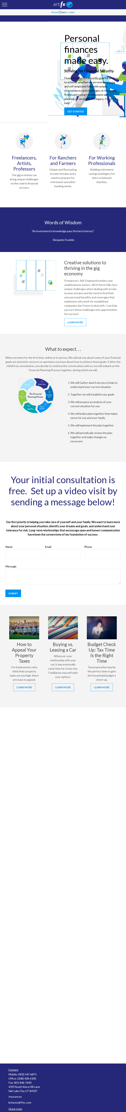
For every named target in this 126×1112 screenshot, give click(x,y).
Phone (88, 546)
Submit (13, 593)
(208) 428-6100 (27, 1078)
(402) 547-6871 (27, 1074)
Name (9, 546)
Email (48, 546)
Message (10, 566)
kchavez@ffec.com (19, 1102)
